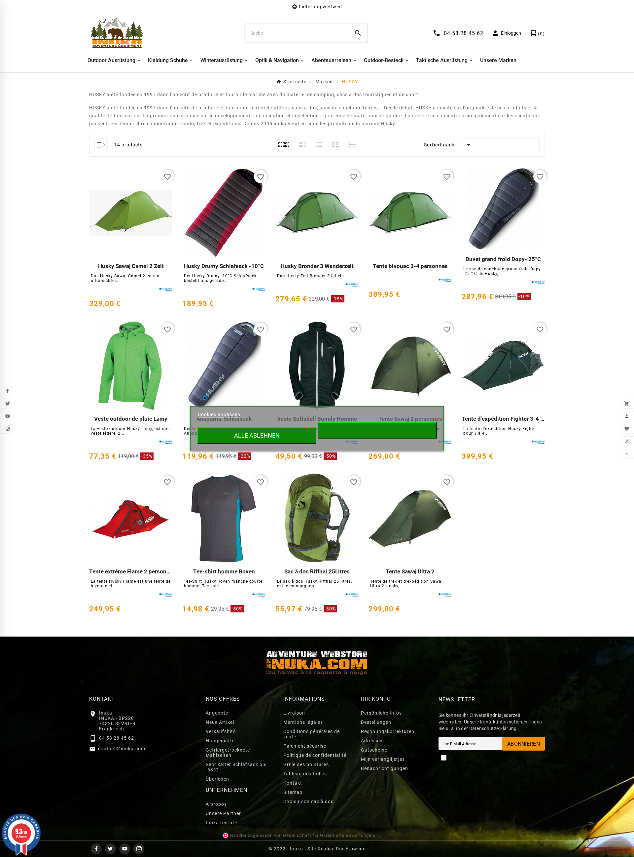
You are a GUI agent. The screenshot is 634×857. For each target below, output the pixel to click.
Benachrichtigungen (384, 768)
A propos (216, 804)
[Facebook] (96, 848)
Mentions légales (303, 722)
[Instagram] (138, 848)
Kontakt (292, 783)
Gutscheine (374, 750)
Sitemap (292, 792)
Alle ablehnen (257, 435)
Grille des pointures (306, 764)
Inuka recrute (221, 822)
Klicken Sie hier (393, 835)
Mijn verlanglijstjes (383, 759)
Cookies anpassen (219, 414)
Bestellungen (376, 722)
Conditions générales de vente (311, 734)
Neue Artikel (220, 722)
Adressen (372, 740)
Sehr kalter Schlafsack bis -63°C (236, 767)
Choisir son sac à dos (308, 801)
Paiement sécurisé (304, 746)
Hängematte (220, 740)
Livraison (294, 713)
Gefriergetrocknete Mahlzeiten (228, 752)
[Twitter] (110, 848)
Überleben (217, 779)
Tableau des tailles (305, 773)
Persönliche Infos (381, 713)
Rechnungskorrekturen (387, 731)
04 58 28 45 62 (116, 738)
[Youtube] (124, 848)
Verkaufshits (221, 731)
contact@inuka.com (121, 748)
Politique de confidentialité (314, 755)
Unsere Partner (223, 813)
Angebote (217, 713)
